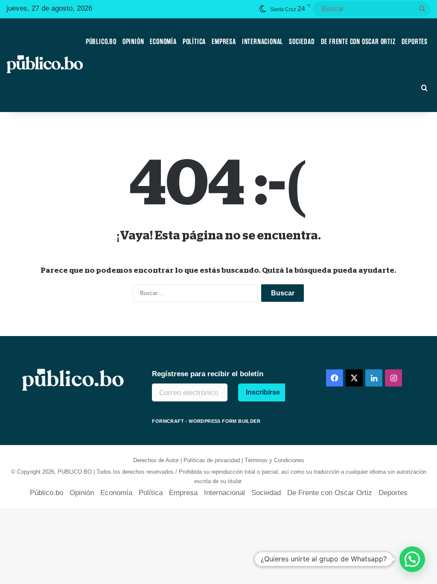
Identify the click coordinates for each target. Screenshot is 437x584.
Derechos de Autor (156, 460)
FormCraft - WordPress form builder (206, 421)
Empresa (224, 41)
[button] (412, 559)
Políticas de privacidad (212, 460)
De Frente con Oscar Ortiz (358, 41)
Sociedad (302, 41)
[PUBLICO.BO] (44, 65)
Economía (163, 41)
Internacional (262, 41)
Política (194, 41)
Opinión (133, 41)
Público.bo (101, 41)
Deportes (415, 41)
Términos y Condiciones (274, 460)
